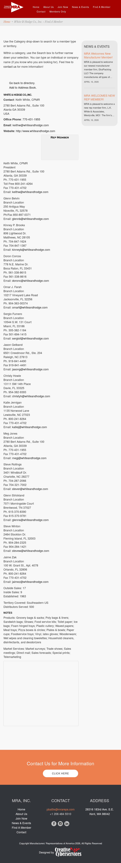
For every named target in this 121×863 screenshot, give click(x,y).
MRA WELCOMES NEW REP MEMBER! (99, 97)
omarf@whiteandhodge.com (30, 307)
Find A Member (101, 6)
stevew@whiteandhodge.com (30, 551)
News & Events (80, 6)
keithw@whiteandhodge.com (31, 125)
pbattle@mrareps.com (61, 809)
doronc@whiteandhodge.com (30, 280)
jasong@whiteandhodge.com (30, 369)
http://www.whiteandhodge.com (35, 131)
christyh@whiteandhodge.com (31, 396)
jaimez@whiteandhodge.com (30, 582)
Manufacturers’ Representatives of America (52, 843)
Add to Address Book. (23, 87)
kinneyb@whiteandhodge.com (31, 249)
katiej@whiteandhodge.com (29, 427)
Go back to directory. (22, 83)
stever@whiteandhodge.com (30, 489)
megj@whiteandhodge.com (29, 458)
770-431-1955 (31, 119)
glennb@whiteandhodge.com (30, 219)
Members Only (57, 11)
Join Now (63, 6)
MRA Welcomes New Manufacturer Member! (98, 55)
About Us (48, 6)
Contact (41, 11)
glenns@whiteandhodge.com (30, 520)
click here (60, 773)
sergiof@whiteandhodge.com (30, 338)
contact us (9, 66)
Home (36, 6)
